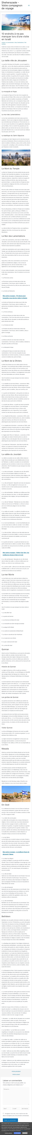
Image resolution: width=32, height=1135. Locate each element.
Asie (16, 42)
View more (23, 1130)
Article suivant (16, 1074)
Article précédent (16, 1071)
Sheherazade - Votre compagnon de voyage (12, 5)
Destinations (20, 42)
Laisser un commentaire (8, 42)
